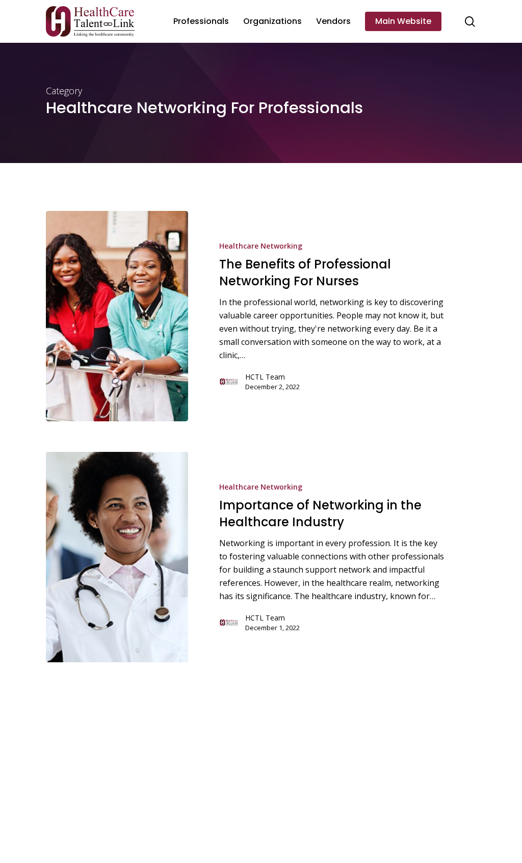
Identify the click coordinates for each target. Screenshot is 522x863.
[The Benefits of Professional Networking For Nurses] (117, 316)
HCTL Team (265, 377)
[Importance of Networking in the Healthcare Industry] (117, 557)
